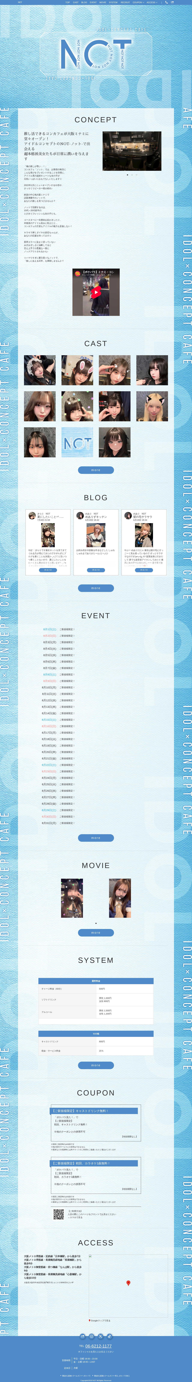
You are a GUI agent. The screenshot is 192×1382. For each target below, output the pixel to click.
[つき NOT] (152, 406)
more (96, 470)
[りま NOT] (40, 442)
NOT (20, 2)
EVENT (93, 2)
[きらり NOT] (77, 406)
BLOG (84, 2)
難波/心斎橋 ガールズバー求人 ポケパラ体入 (112, 1376)
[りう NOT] (114, 406)
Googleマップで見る (100, 1320)
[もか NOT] (114, 370)
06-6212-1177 (98, 1346)
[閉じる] (140, 1265)
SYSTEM (113, 2)
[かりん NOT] (40, 370)
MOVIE (102, 2)
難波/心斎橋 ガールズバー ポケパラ (76, 1376)
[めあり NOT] (152, 370)
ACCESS (151, 2)
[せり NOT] (114, 442)
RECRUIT (125, 2)
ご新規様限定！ (67, 629)
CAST (76, 2)
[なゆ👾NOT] (77, 370)
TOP (67, 2)
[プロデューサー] (77, 442)
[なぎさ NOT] (40, 406)
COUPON (137, 2)
